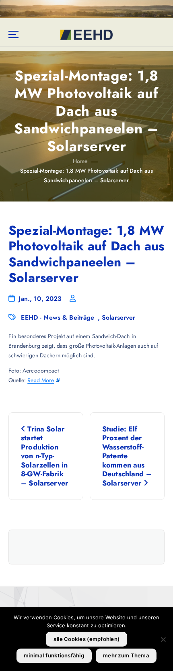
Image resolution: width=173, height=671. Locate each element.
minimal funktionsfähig (54, 655)
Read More (40, 380)
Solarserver (119, 317)
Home (80, 161)
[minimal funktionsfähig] (163, 639)
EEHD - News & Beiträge (57, 317)
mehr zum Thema (126, 655)
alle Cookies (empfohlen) (86, 639)
